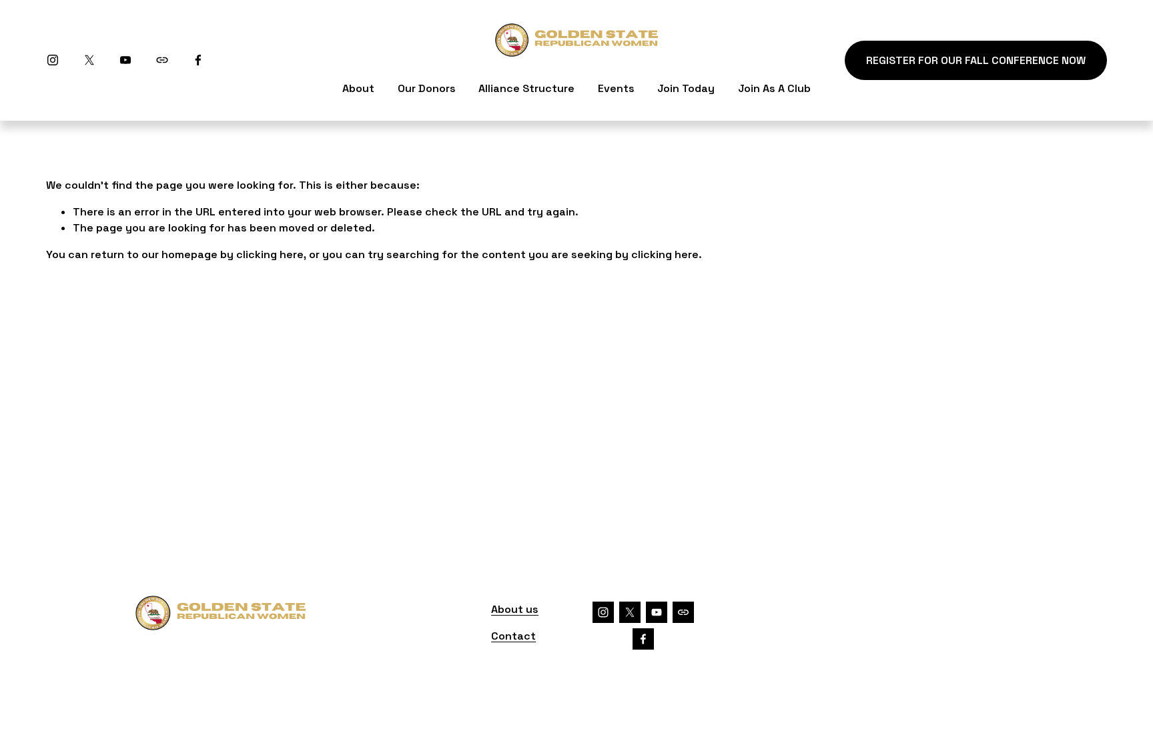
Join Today (686, 88)
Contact (513, 636)
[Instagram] (52, 60)
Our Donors (427, 88)
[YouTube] (125, 60)
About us (514, 609)
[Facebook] (198, 60)
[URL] (162, 60)
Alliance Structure (526, 88)
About (358, 88)
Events (616, 88)
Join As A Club (774, 88)
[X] (89, 60)
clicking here (270, 254)
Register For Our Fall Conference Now (976, 60)
